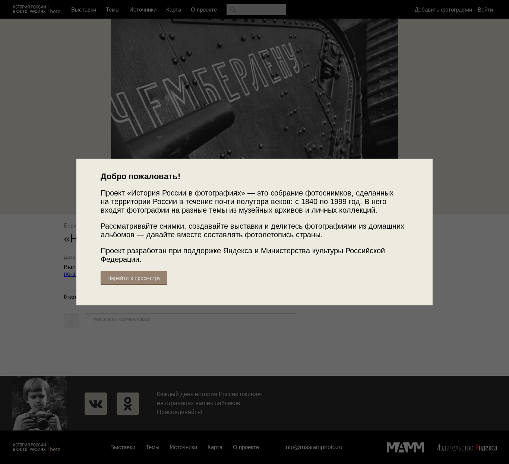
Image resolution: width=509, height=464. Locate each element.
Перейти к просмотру (134, 278)
